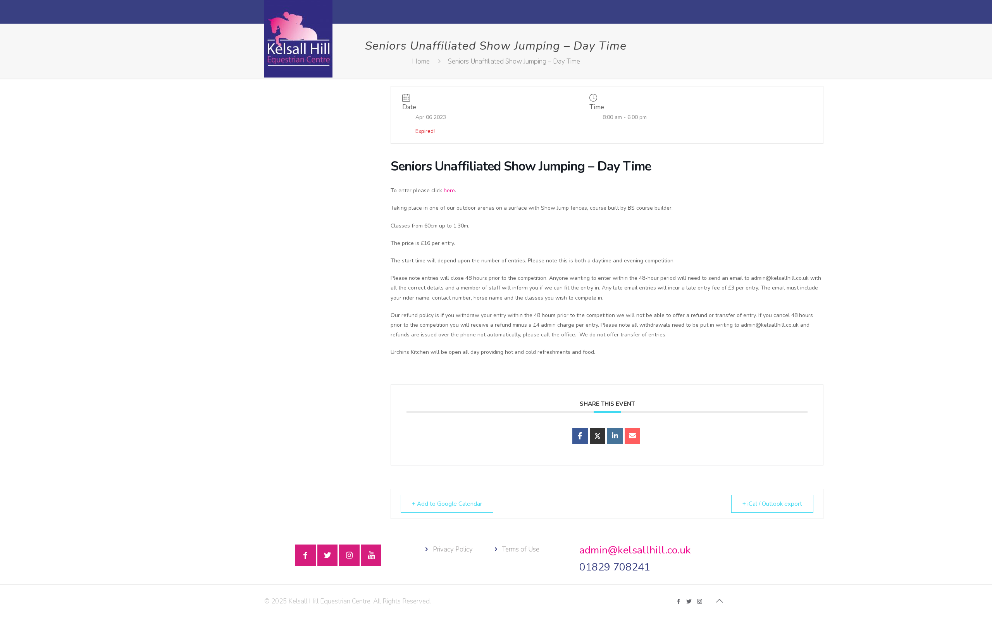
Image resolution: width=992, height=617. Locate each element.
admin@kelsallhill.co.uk (635, 550)
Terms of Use (520, 549)
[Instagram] (700, 601)
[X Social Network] (597, 436)
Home (421, 61)
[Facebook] (679, 601)
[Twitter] (689, 601)
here (449, 190)
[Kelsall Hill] (298, 39)
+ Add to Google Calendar (447, 504)
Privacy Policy (453, 549)
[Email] (632, 436)
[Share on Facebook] (580, 436)
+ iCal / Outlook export (772, 504)
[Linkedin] (615, 436)
